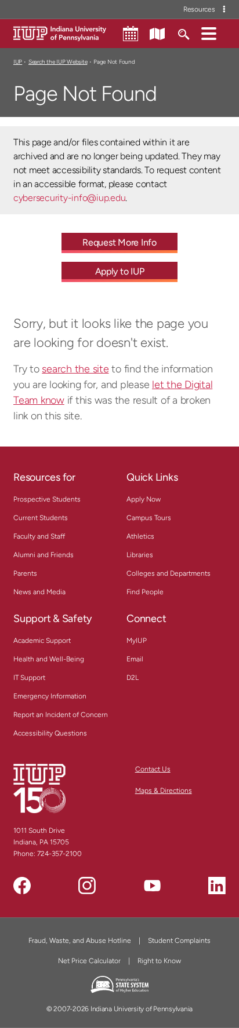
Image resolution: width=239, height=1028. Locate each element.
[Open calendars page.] (130, 33)
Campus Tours (148, 518)
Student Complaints (179, 940)
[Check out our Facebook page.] (22, 885)
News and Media (39, 592)
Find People (145, 592)
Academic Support (42, 640)
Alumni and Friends (43, 555)
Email (134, 659)
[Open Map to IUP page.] (157, 33)
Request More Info (119, 242)
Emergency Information (49, 696)
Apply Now (143, 499)
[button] (208, 33)
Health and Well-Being (48, 659)
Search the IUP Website (57, 61)
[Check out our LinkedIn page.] (217, 885)
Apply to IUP (119, 271)
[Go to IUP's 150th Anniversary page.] (39, 788)
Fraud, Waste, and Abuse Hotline (79, 940)
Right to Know (159, 961)
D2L (132, 678)
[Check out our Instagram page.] (87, 885)
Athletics (140, 536)
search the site (75, 369)
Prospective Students (47, 499)
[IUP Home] (59, 32)
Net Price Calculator (89, 961)
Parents (25, 573)
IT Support (29, 678)
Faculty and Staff (39, 536)
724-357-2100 (59, 854)
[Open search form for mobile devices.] (183, 33)
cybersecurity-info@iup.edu (69, 197)
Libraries (139, 555)
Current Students (40, 518)
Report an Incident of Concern (60, 715)
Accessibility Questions (50, 733)
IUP (17, 61)
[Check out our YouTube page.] (152, 885)
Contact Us (153, 769)
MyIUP (136, 640)
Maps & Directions (163, 790)
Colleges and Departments (168, 573)
